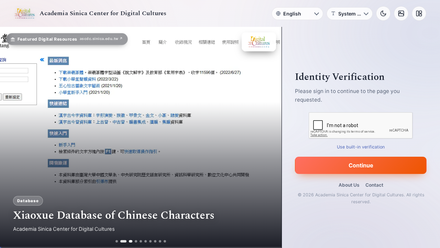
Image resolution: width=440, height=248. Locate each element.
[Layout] (419, 13)
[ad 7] (151, 241)
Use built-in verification (361, 146)
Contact (374, 185)
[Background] (401, 13)
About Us (349, 185)
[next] (269, 137)
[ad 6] (146, 241)
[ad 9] (160, 241)
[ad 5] (141, 241)
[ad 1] (117, 241)
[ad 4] (136, 241)
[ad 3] (129, 241)
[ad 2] (121, 241)
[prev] (12, 137)
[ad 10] (165, 241)
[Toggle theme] (383, 13)
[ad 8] (155, 241)
